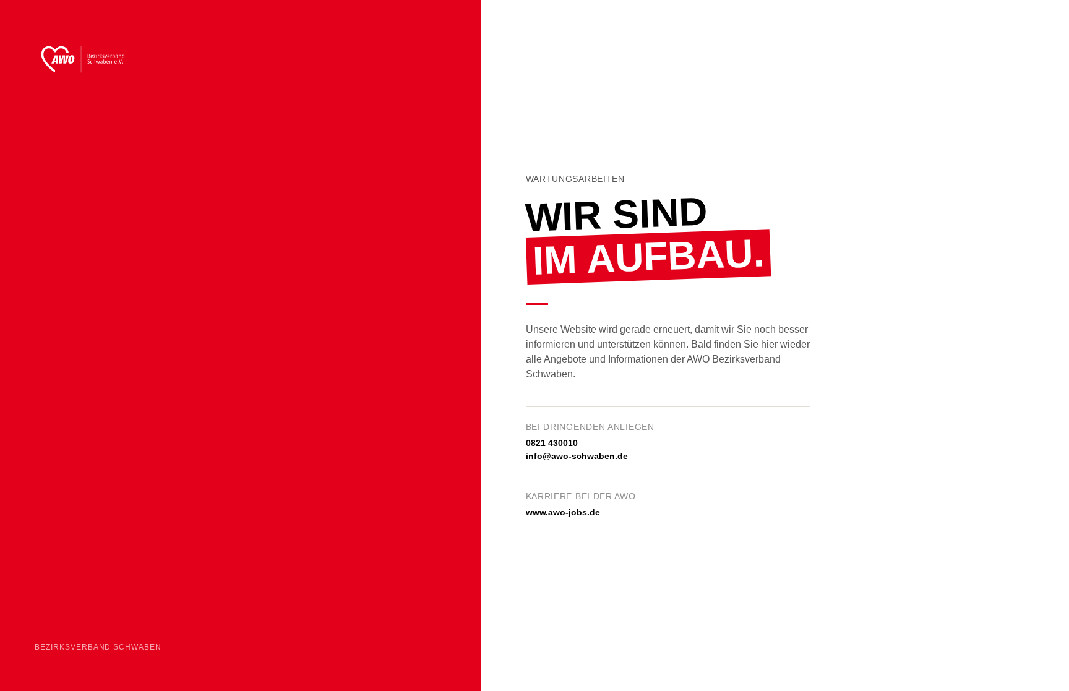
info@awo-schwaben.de (577, 456)
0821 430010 (552, 443)
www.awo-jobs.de (563, 512)
